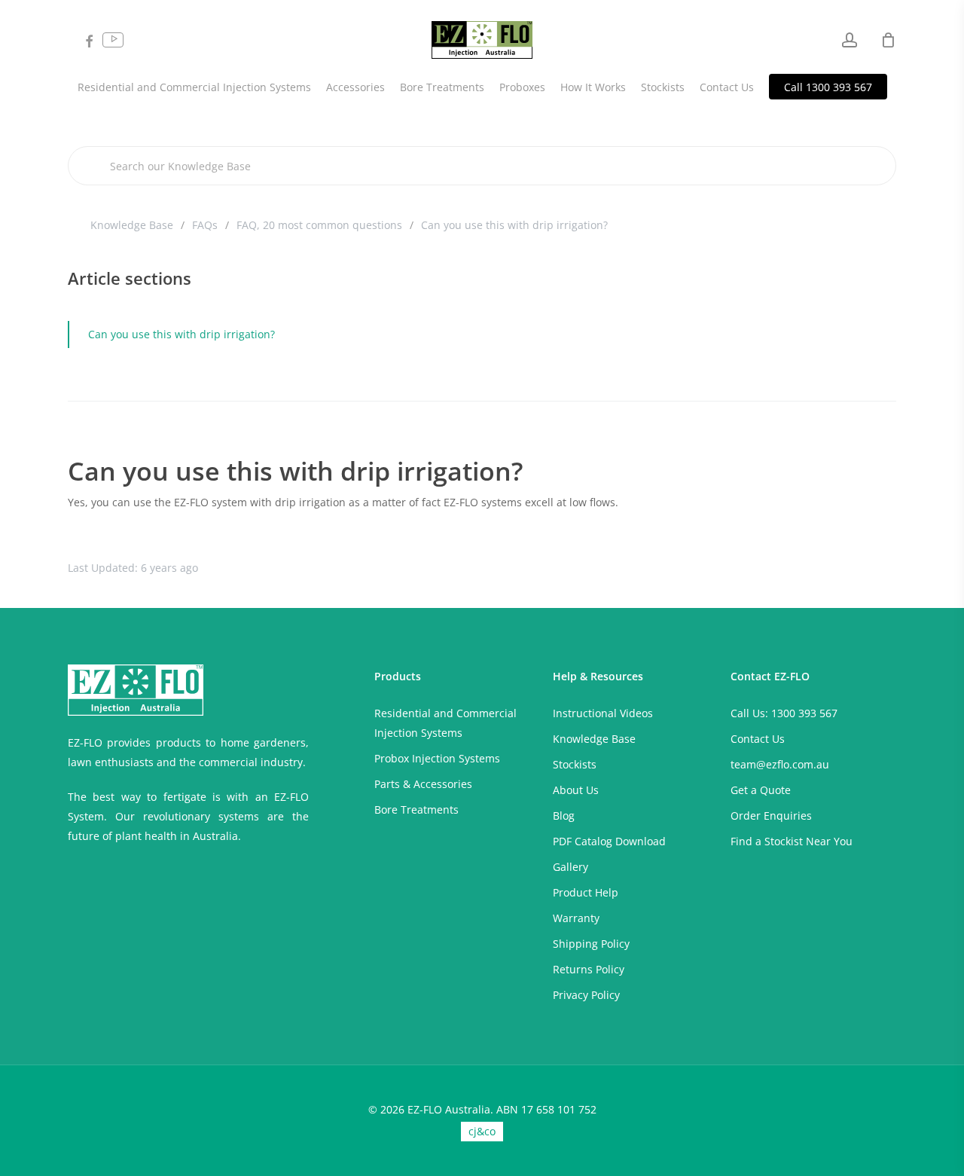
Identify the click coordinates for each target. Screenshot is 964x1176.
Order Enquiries (771, 815)
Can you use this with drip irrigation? (181, 334)
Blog (564, 815)
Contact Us (758, 739)
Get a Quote (761, 790)
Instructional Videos (603, 713)
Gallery (570, 867)
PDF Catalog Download (609, 841)
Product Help (585, 892)
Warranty (576, 918)
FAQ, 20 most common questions (319, 225)
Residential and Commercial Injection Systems (445, 723)
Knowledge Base (131, 225)
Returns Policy (588, 969)
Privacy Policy (586, 995)
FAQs (205, 225)
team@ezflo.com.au (780, 764)
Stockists (574, 764)
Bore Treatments (416, 809)
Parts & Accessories (423, 784)
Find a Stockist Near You (792, 841)
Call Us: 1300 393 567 (784, 713)
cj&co (482, 1131)
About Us (576, 790)
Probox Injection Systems (437, 758)
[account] (849, 40)
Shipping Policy (591, 943)
